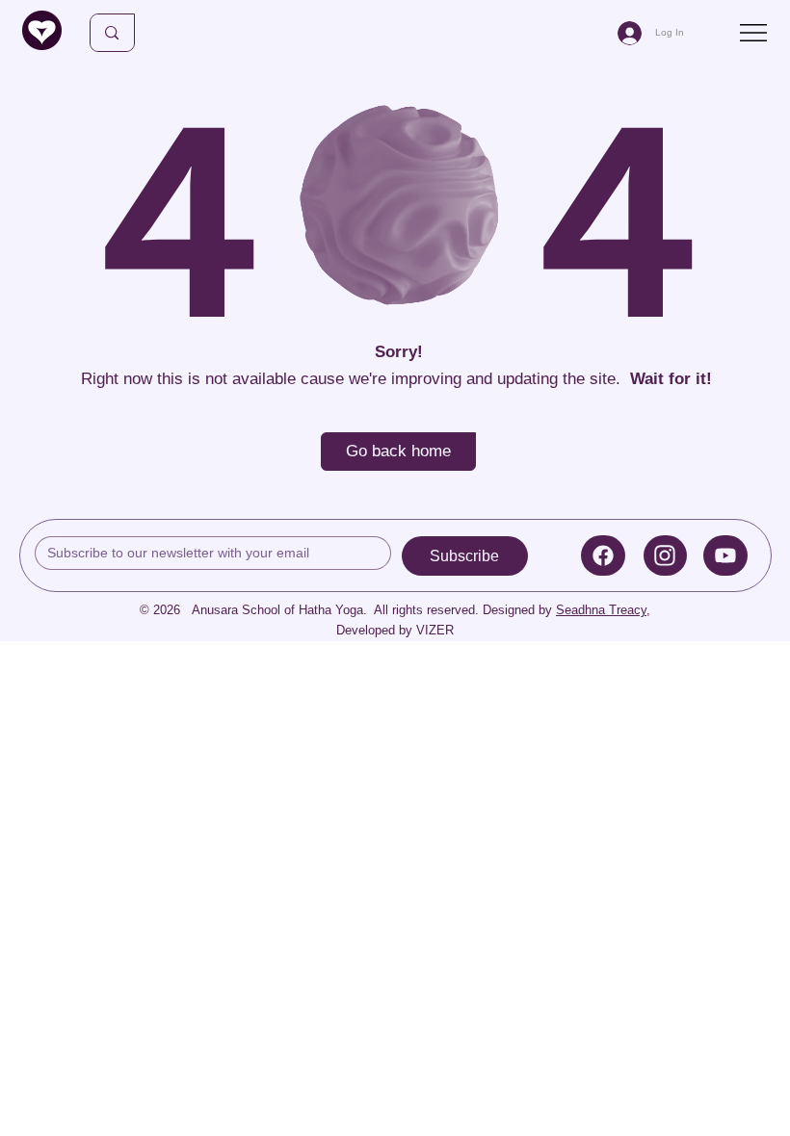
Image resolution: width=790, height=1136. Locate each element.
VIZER (435, 630)
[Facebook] (603, 555)
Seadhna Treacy (601, 610)
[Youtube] (725, 555)
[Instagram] (666, 555)
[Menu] (755, 33)
